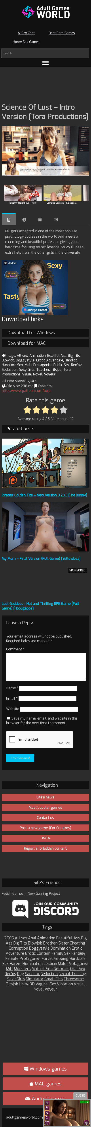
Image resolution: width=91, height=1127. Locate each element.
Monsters (22, 968)
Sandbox (32, 974)
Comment (15, 649)
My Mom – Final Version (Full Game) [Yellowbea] (41, 558)
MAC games (47, 1084)
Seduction (9, 369)
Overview (9, 219)
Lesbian (50, 963)
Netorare (61, 968)
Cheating (77, 943)
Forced (47, 958)
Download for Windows (31, 333)
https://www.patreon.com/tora (26, 390)
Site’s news (45, 797)
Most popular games (45, 807)
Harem (15, 963)
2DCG (9, 938)
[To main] (45, 12)
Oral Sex (77, 968)
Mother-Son (42, 968)
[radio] (27, 410)
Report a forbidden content (45, 848)
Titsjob (56, 369)
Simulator (35, 979)
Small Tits (53, 979)
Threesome (74, 979)
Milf (9, 968)
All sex (22, 355)
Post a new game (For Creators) (45, 828)
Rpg (20, 974)
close (80, 1095)
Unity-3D (27, 984)
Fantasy (78, 953)
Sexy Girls (27, 369)
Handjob (71, 360)
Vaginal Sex (46, 984)
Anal (32, 938)
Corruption (18, 948)
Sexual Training (72, 974)
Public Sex (61, 365)
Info (24, 219)
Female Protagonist (23, 958)
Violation (65, 984)
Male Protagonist (38, 365)
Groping (61, 958)
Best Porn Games (62, 33)
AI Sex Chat (26, 33)
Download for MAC (26, 343)
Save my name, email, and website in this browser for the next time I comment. (42, 720)
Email (12, 698)
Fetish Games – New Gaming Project (31, 893)
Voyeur (49, 374)
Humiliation (32, 963)
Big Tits (74, 355)
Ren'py (76, 365)
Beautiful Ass (68, 938)
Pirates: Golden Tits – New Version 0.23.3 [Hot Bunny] (44, 495)
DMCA (45, 838)
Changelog (40, 219)
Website (12, 709)
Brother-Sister (56, 943)
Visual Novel (32, 374)
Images (55, 219)
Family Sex (60, 953)
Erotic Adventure (49, 360)
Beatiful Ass (56, 355)
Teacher (42, 369)
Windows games (47, 1069)
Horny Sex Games (26, 42)
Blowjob (8, 360)
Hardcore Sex (12, 365)
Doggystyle (25, 360)
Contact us (45, 817)
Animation (37, 355)
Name (12, 688)
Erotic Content (38, 953)
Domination (60, 948)
